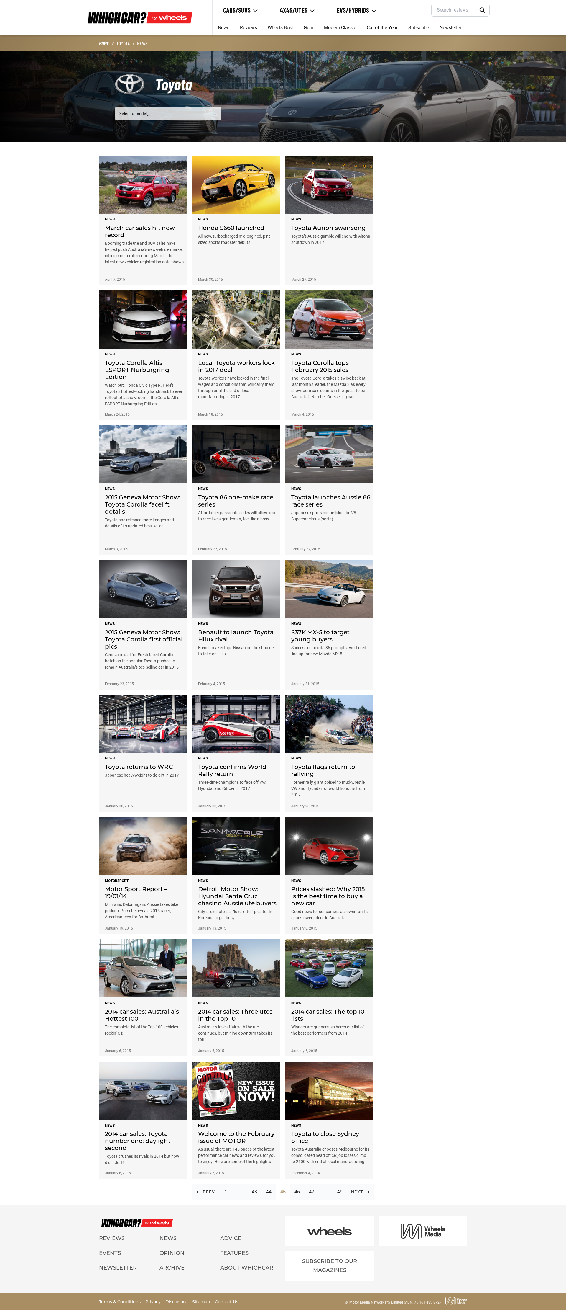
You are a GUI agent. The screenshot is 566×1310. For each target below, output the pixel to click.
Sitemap (201, 1301)
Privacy (153, 1301)
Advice (230, 1238)
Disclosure (177, 1301)
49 (340, 1192)
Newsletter (450, 27)
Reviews (248, 27)
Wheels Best (280, 27)
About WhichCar (246, 1268)
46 (297, 1192)
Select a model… (135, 113)
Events (110, 1253)
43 (254, 1192)
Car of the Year (382, 27)
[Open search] (482, 10)
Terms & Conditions (120, 1301)
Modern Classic (340, 27)
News (223, 27)
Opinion (172, 1253)
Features (234, 1253)
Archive (172, 1268)
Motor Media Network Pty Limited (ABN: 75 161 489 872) (395, 1302)
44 (269, 1192)
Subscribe (418, 27)
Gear (308, 27)
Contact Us (226, 1301)
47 (311, 1192)
